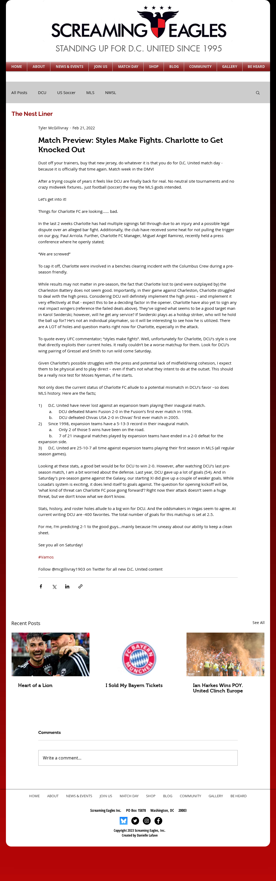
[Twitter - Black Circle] (135, 821)
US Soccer (66, 92)
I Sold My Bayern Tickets (134, 685)
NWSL (110, 92)
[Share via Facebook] (40, 586)
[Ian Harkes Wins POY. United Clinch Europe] (225, 654)
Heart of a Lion (35, 685)
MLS (90, 92)
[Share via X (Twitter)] (54, 586)
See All (259, 622)
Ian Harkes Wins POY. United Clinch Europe (218, 688)
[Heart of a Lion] (50, 654)
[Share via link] (80, 586)
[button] (38, 66)
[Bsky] (123, 821)
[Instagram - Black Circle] (147, 821)
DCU (42, 92)
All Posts (19, 92)
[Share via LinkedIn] (67, 586)
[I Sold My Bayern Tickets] (138, 654)
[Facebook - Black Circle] (158, 821)
